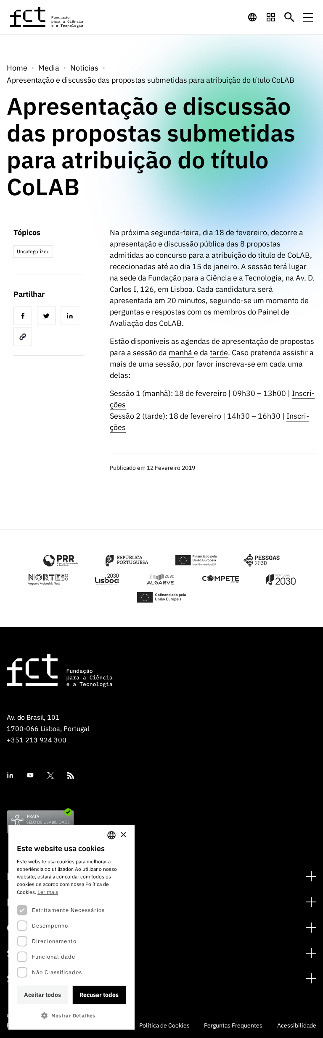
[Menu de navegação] (308, 17)
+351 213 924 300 (36, 740)
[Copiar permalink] (24, 338)
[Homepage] (47, 17)
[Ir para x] (50, 775)
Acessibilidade (296, 1025)
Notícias (84, 68)
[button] (71, 1015)
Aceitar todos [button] (42, 995)
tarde (219, 352)
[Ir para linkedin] (10, 775)
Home (17, 68)
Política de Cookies (164, 1025)
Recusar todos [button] (99, 995)
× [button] (123, 835)
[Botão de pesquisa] (289, 17)
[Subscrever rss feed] (70, 775)
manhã (181, 352)
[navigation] (252, 17)
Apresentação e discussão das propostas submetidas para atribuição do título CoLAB (150, 80)
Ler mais (47, 892)
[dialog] (71, 927)
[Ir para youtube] (30, 775)
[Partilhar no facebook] (24, 317)
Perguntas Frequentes (233, 1025)
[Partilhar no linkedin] (71, 317)
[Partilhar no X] (48, 317)
